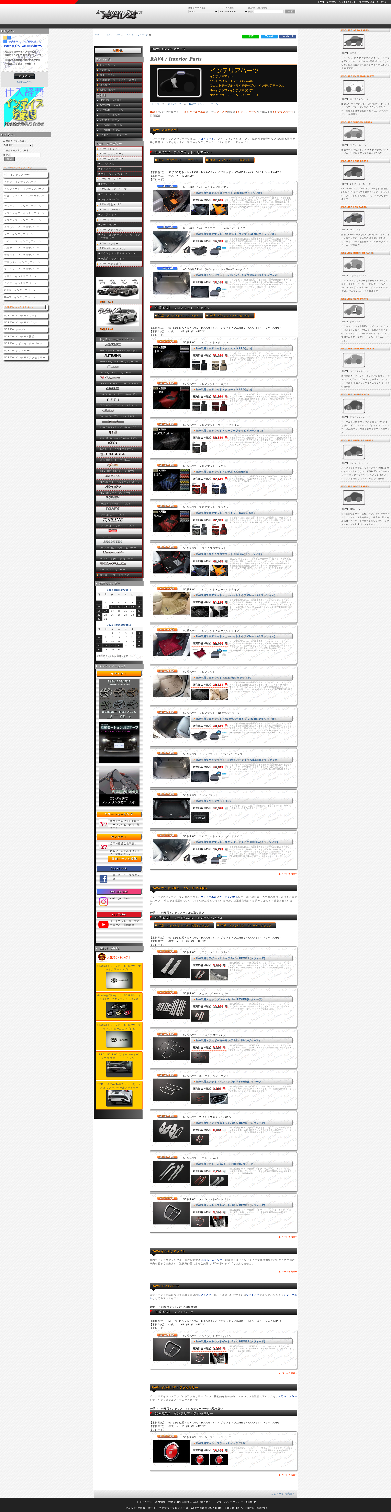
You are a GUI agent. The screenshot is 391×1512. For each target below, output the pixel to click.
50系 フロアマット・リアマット (178, 315)
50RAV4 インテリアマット (20, 315)
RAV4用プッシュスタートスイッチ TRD (220, 1443)
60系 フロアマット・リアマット (178, 160)
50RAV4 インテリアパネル (20, 322)
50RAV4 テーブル (15, 329)
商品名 (251, 11)
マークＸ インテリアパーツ (21, 269)
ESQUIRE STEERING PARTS (358, 348)
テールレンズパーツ (113, 194)
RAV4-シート (108, 219)
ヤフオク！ (119, 836)
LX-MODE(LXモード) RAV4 (115, 460)
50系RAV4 (106, 329)
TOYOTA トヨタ (110, 105)
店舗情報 (160, 1501)
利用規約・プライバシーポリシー (120, 80)
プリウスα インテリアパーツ (22, 262)
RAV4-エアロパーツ (112, 153)
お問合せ (251, 1501)
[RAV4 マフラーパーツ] (354, 459)
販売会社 (105, 84)
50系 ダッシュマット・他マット (230, 315)
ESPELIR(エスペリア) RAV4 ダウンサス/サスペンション (120, 394)
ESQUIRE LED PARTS (354, 207)
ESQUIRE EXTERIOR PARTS (358, 76)
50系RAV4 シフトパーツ (174, 1312)
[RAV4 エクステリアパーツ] (354, 95)
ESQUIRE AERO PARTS (355, 30)
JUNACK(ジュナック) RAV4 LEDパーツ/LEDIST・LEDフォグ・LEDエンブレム (120, 427)
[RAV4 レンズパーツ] (354, 180)
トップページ (108, 64)
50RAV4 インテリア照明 (19, 336)
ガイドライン (108, 74)
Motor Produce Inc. (227, 1508)
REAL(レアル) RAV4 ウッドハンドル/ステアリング (120, 482)
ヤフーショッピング (119, 814)
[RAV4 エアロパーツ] (354, 49)
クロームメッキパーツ (114, 174)
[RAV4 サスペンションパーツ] (354, 413)
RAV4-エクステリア (112, 158)
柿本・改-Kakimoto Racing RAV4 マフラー (120, 438)
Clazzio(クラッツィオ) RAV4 (116, 372)
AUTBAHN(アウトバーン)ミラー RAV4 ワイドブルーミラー (120, 361)
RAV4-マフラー (109, 243)
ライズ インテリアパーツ (20, 283)
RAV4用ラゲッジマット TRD (214, 801)
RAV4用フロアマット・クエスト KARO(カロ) (224, 348)
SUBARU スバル (111, 125)
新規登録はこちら (24, 82)
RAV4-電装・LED (111, 204)
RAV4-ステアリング (112, 229)
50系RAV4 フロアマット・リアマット (184, 308)
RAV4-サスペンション (113, 248)
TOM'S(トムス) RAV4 (112, 515)
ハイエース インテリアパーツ (23, 241)
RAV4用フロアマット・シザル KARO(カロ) (222, 471)
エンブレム (107, 163)
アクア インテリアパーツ (20, 181)
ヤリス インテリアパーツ (20, 276)
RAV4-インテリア (110, 209)
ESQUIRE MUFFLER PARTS (357, 440)
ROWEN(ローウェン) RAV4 (115, 504)
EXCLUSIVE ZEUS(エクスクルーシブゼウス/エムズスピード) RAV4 (120, 405)
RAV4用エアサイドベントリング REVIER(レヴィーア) (229, 1081)
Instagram (119, 891)
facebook (119, 868)
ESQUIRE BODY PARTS (355, 486)
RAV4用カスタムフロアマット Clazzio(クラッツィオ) (229, 192)
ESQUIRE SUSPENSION (355, 394)
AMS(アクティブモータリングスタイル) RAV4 (120, 350)
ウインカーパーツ (111, 199)
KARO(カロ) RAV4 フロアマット (118, 449)
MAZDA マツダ (110, 120)
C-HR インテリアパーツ (20, 290)
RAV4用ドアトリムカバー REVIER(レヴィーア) (225, 1164)
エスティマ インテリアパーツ (23, 220)
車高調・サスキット (113, 258)
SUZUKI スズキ (110, 130)
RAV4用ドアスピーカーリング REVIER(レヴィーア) (228, 1040)
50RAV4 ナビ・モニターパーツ (23, 343)
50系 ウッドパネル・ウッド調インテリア (184, 925)
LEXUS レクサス (111, 100)
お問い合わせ (108, 89)
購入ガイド (207, 1501)
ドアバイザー (109, 184)
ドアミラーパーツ (111, 168)
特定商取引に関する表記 (183, 1501)
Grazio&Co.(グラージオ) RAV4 (117, 416)
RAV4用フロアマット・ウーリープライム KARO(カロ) (229, 430)
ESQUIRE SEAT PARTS (354, 299)
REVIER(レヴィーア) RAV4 (115, 493)
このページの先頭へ (283, 1493)
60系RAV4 (106, 301)
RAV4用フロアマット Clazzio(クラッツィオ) (223, 677)
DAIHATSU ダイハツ (113, 135)
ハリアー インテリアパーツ (21, 248)
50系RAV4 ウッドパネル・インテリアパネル (189, 917)
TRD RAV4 (106, 537)
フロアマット (109, 214)
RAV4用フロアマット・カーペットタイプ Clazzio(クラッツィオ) (235, 595)
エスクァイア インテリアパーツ (24, 213)
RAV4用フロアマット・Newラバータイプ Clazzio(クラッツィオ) (236, 234)
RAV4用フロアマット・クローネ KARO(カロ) (224, 389)
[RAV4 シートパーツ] (354, 318)
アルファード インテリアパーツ (24, 188)
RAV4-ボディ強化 (110, 263)
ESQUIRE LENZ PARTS (354, 161)
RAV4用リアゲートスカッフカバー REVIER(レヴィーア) (230, 958)
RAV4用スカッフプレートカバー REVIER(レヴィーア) (229, 999)
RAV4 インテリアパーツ (20, 297)
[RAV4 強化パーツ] (354, 505)
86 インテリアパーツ (18, 174)
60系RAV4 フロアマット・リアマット (184, 152)
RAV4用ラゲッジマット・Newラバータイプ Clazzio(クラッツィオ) (237, 275)
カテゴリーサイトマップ (114, 574)
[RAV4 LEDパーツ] (354, 226)
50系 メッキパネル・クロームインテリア (246, 925)
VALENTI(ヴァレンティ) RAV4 (117, 559)
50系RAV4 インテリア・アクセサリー (184, 1413)
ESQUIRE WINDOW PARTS (356, 122)
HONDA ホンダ (110, 115)
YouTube (119, 914)
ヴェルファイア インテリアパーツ (24, 197)
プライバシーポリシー (229, 1501)
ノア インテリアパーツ (19, 234)
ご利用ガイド (108, 70)
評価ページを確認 (124, 858)
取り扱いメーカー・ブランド (117, 339)
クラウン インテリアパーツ (21, 227)
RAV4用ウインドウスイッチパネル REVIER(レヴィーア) (230, 1122)
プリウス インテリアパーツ (21, 255)
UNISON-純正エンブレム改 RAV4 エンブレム (120, 548)
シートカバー (109, 224)
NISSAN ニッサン (112, 110)
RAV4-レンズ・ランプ (113, 189)
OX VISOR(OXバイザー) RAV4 (117, 471)
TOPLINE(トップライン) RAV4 (117, 526)
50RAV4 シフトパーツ (18, 350)
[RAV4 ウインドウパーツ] (354, 141)
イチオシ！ (119, 673)
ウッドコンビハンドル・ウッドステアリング (121, 236)
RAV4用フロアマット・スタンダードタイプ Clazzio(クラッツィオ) (237, 842)
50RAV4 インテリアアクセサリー (24, 357)
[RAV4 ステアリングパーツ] (354, 368)
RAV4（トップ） (110, 148)
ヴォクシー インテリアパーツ (23, 206)
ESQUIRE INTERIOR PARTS (357, 253)
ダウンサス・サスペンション (118, 253)
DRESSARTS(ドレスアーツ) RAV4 (119, 383)
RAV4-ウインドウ (110, 179)
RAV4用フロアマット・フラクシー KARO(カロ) (225, 513)
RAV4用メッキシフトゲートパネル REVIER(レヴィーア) (230, 1205)
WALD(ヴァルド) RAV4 (113, 569)
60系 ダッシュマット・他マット (230, 160)
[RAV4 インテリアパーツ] (354, 272)
